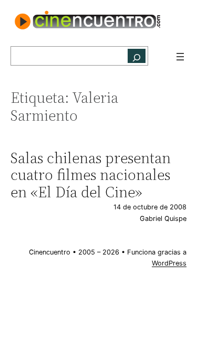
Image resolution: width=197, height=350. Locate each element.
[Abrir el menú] (180, 56)
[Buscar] (137, 56)
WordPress (169, 263)
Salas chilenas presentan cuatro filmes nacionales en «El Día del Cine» (91, 175)
